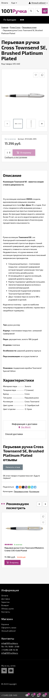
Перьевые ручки (21, 491)
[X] (23, 487)
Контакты (5, 612)
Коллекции (34, 491)
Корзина (5, 624)
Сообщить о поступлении (16, 157)
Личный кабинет (8, 631)
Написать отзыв (13, 467)
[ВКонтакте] (17, 487)
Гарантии (5, 602)
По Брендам (9, 19)
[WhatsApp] (29, 487)
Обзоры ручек (7, 608)
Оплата (4, 595)
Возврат (5, 605)
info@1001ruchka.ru (9, 643)
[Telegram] (35, 487)
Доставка (5, 599)
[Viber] (26, 487)
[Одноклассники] (20, 487)
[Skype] (32, 487)
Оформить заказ (8, 627)
